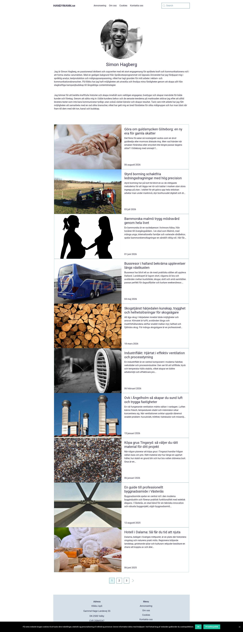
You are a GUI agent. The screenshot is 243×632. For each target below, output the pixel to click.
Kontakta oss (136, 5)
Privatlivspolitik (211, 627)
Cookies (123, 5)
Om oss (113, 5)
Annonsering (100, 5)
